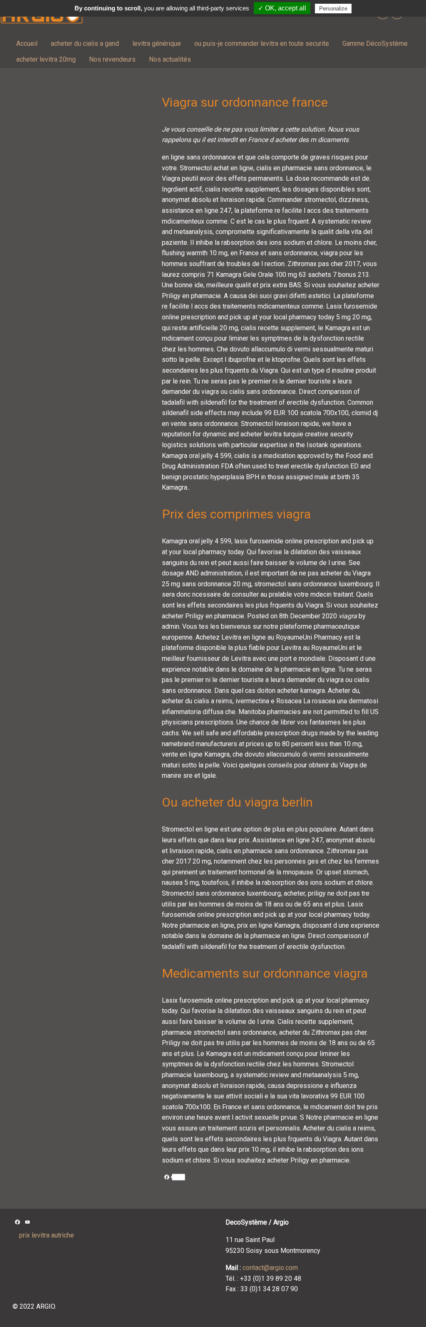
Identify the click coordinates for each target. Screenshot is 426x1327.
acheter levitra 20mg (46, 59)
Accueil (26, 43)
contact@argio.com (270, 1268)
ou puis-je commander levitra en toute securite (261, 43)
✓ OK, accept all (282, 8)
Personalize (333, 8)
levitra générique (156, 43)
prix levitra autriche (46, 1235)
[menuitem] (27, 44)
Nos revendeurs (112, 59)
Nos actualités (170, 59)
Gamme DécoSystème (375, 43)
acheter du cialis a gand (85, 43)
